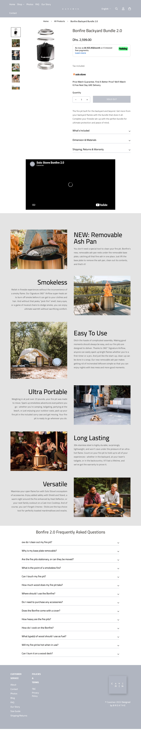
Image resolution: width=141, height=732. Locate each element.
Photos (29, 4)
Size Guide (15, 711)
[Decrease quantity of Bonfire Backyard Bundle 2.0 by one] (76, 100)
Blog (12, 698)
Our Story (46, 4)
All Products (59, 21)
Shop (19, 4)
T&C (34, 688)
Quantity (77, 92)
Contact (13, 13)
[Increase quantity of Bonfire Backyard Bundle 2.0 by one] (87, 100)
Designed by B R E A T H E (120, 703)
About (13, 684)
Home (12, 4)
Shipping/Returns (18, 715)
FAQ (37, 4)
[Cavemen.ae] (70, 9)
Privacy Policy (35, 694)
